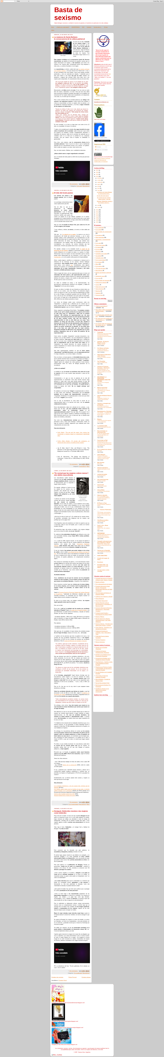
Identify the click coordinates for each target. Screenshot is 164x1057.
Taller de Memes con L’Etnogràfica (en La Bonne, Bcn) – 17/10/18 (103, 390)
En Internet (98, 247)
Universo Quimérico (102, 467)
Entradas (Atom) (63, 980)
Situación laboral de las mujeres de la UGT (64, 795)
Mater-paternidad (100, 237)
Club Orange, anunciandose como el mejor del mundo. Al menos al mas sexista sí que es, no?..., (104, 514)
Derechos (98, 291)
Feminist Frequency (100, 639)
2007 (97, 222)
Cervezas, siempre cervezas (104, 357)
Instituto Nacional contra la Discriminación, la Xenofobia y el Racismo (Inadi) (104, 604)
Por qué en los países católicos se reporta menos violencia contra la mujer (103, 457)
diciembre (99, 178)
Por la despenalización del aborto (104, 584)
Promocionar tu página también (100, 137)
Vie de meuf (100, 484)
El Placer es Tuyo (102, 503)
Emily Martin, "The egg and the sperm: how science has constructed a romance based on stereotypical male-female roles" (73, 434)
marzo (99, 207)
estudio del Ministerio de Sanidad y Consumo (75, 641)
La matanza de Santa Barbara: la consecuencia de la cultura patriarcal (69, 38)
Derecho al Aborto (100, 582)
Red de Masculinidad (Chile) (102, 683)
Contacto (89, 27)
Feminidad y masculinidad (103, 491)
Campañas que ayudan (101, 253)
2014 (97, 176)
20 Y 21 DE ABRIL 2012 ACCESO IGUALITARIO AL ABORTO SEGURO (103, 498)
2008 (97, 220)
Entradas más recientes (57, 977)
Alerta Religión (101, 454)
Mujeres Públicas (100, 616)
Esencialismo (82, 466)
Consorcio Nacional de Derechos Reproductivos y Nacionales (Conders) (104, 609)
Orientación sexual (100, 276)
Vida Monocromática (102, 520)
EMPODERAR (101, 533)
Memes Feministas (102, 387)
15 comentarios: (74, 464)
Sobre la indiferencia (102, 362)
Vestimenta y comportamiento (103, 239)
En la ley (98, 249)
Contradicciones (100, 258)
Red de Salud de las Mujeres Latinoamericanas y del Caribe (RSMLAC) (103, 620)
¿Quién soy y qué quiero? (62, 27)
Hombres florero (101, 344)
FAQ (83, 27)
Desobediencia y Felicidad (104, 411)
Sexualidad (98, 255)
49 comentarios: (74, 184)
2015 (97, 174)
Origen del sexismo (100, 286)
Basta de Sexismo (98, 122)
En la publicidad (78, 973)
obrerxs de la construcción (70, 765)
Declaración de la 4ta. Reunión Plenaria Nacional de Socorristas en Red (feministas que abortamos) (104, 443)
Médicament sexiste (102, 486)
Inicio (52, 27)
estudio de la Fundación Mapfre (79, 610)
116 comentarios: (73, 971)
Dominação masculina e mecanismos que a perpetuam (104, 407)
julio (98, 186)
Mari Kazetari (100, 462)
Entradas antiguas (86, 977)
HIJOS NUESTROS (102, 555)
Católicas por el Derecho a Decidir (104, 596)
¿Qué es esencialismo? (101, 306)
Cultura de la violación (101, 282)
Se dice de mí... (98, 27)
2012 (97, 212)
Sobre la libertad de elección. (104, 427)
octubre (99, 180)
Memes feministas (100, 642)
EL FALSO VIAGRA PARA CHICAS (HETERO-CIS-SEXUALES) (103, 435)
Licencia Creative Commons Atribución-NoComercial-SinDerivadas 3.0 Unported (102, 160)
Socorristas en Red (102, 440)
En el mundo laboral (73, 804)
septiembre (100, 182)
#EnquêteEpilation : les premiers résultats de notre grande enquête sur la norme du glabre (104, 371)
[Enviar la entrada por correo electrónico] (79, 184)
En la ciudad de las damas (104, 449)
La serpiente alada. (102, 425)
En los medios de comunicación (103, 231)
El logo (106, 27)
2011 (97, 214)
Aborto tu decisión (102, 495)
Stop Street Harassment (102, 600)
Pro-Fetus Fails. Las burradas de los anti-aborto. (102, 566)
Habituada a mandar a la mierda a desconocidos (103, 399)
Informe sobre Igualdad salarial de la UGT (64, 794)
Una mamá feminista (102, 479)
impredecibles (57, 257)
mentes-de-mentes (102, 474)
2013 (97, 210)
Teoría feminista (100, 288)
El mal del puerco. (101, 475)
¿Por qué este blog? (101, 268)
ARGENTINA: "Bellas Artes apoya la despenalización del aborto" (104, 545)
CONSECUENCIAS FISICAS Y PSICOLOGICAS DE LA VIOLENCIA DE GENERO (104, 536)
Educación (98, 251)
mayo (98, 190)
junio (98, 188)
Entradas (98, 147)
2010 (97, 216)
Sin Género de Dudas (103, 348)
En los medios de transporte (103, 280)
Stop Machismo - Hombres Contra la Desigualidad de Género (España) (104, 663)
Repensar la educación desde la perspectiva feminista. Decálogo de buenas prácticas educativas (104, 335)
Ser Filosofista (101, 361)
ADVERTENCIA (76, 27)
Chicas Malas (100, 490)
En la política (99, 266)
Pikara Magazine (100, 598)
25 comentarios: (74, 802)
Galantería (98, 293)
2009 (97, 218)
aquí (72, 265)
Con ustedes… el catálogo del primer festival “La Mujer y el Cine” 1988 (104, 414)
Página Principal (73, 977)
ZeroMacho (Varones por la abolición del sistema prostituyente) (102, 690)
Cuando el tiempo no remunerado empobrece (103, 350)
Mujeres (99, 419)
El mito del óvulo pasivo (63, 193)
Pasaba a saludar (101, 480)
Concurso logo (99, 295)
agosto (99, 184)
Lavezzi (97, 284)
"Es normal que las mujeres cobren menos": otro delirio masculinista (71, 474)
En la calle (79, 186)
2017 (97, 170)
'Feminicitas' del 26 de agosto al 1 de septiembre (104, 421)
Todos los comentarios (102, 149)
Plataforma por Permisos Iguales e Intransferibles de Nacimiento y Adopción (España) (104, 669)
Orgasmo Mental (101, 521)
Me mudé (99, 450)
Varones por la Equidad (103, 550)
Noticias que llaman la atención (103, 272)
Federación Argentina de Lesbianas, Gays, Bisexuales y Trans (103, 633)
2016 (97, 172)
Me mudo (99, 463)
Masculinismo (86, 186)
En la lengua (99, 262)
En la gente (98, 229)
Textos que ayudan (100, 245)
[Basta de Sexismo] (99, 136)
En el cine (98, 278)
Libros (52, 30)
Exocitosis (100, 562)
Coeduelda (100, 332)
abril (98, 205)
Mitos (88, 466)
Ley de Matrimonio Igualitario (104, 551)
